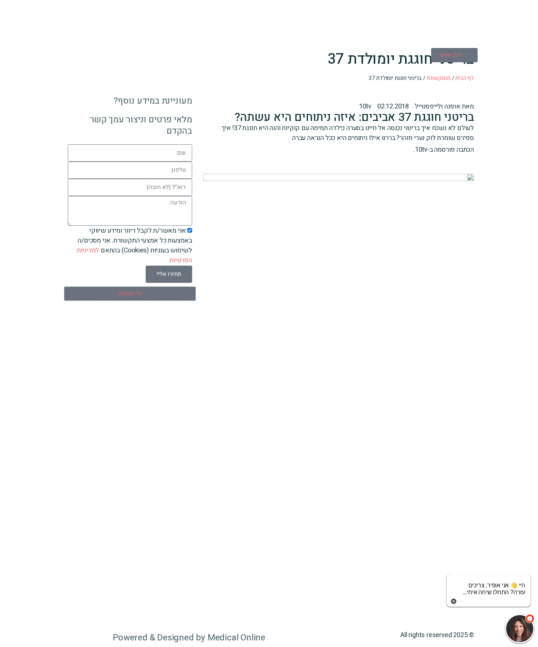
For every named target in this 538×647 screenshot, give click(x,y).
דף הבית (464, 78)
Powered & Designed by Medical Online (189, 637)
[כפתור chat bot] (519, 628)
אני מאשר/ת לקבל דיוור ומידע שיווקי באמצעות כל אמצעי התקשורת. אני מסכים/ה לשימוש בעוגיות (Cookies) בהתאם (134, 245)
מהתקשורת (439, 78)
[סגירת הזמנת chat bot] (453, 601)
